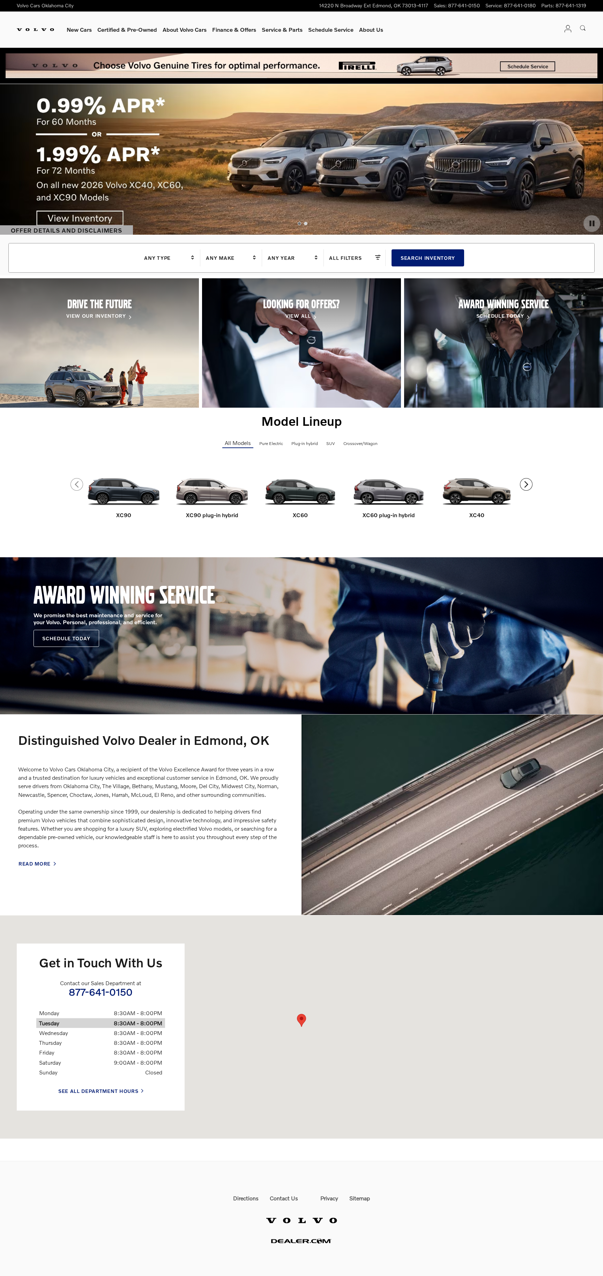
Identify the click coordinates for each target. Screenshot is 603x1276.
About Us (371, 29)
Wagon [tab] (371, 443)
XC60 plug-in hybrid (389, 515)
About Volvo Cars (185, 29)
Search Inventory (428, 258)
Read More (34, 864)
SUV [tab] (330, 443)
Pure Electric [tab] (271, 443)
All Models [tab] (238, 442)
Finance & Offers (234, 29)
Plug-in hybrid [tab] (304, 443)
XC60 (300, 515)
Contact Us (284, 1198)
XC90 (123, 515)
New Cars (79, 29)
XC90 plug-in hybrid (212, 515)
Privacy (329, 1198)
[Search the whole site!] (583, 28)
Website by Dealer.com (301, 1241)
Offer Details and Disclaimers (67, 231)
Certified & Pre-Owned (127, 29)
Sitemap (359, 1198)
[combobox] (169, 257)
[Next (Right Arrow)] (526, 484)
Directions (246, 1198)
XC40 (476, 515)
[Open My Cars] (566, 29)
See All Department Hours (98, 1091)
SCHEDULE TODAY (500, 316)
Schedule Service (330, 29)
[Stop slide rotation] (592, 223)
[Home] (35, 29)
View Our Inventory (96, 316)
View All (298, 316)
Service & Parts (282, 29)
